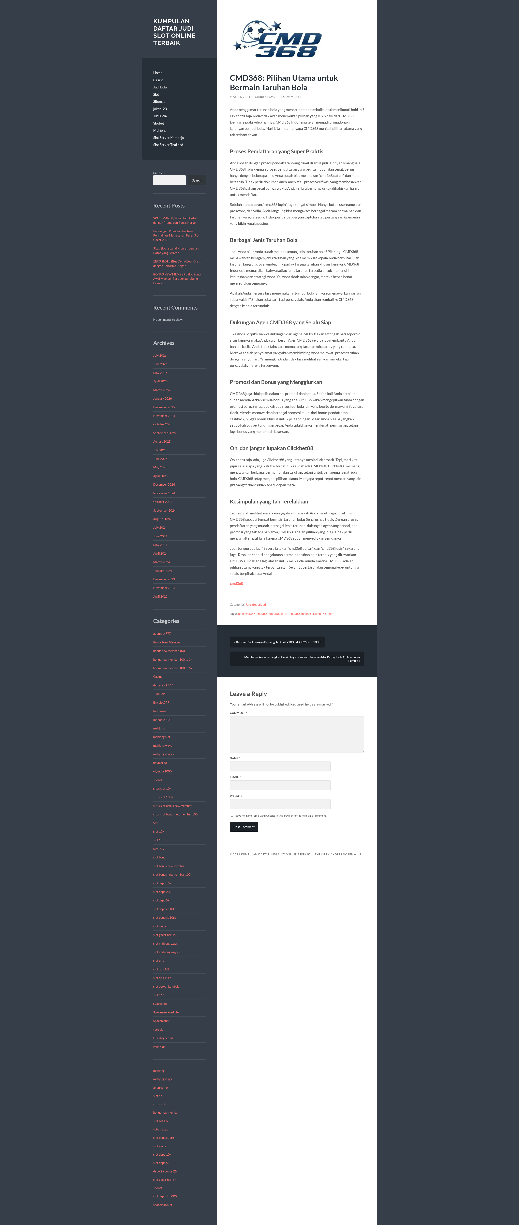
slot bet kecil (161, 1121)
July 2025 (160, 450)
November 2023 (164, 587)
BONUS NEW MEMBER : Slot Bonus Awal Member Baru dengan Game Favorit (177, 278)
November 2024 (164, 493)
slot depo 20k (162, 892)
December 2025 (164, 407)
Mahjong (159, 130)
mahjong (159, 728)
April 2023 (160, 596)
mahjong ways (162, 745)
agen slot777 (162, 633)
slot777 (158, 995)
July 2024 (160, 527)
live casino (160, 711)
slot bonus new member (168, 866)
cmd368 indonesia (302, 613)
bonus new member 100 (169, 651)
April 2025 (160, 476)
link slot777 (161, 702)
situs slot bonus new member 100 (175, 814)
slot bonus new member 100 (172, 874)
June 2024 (160, 536)
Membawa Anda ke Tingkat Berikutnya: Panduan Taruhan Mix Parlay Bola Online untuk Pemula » (302, 659)
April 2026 (160, 381)
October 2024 (162, 501)
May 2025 (160, 467)
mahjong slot (161, 737)
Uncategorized (163, 1038)
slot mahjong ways (165, 943)
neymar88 (160, 763)
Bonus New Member (166, 642)
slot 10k (158, 831)
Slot (156, 94)
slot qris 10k (161, 969)
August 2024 (162, 519)
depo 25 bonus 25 (165, 1171)
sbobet (157, 780)
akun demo (160, 1087)
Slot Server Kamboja (168, 138)
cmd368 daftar (278, 613)
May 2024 (160, 544)
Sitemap (159, 101)
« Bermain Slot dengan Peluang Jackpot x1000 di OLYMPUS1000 (277, 642)
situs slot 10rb (163, 797)
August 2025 (162, 441)
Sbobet (158, 123)
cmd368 (236, 583)
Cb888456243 (265, 96)
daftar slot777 (163, 685)
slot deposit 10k (164, 909)
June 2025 (160, 458)
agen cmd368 (246, 613)
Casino (158, 80)
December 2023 (164, 579)
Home (157, 73)
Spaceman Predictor (166, 1012)
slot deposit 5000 (165, 1196)
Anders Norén (341, 854)
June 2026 (160, 364)
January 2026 (162, 398)
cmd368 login (324, 613)
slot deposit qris (164, 1137)
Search (159, 172)
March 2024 (161, 562)
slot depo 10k (162, 883)
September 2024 (164, 510)
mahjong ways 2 (164, 754)
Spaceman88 (161, 1021)
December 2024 (164, 484)
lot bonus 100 (162, 720)
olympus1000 (162, 771)
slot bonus (160, 857)
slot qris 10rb (162, 978)
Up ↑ (360, 854)
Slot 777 (159, 849)
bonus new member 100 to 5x (172, 668)
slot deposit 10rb (164, 917)
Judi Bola (160, 87)
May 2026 (160, 372)
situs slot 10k (162, 788)
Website (236, 795)
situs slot (159, 1104)
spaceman (160, 1003)
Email (235, 777)
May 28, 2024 (240, 96)
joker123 (160, 109)
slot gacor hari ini (164, 935)
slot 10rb (159, 840)
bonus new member (166, 1112)
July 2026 (160, 355)
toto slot (159, 1029)
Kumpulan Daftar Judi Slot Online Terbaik (174, 32)
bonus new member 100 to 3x (172, 659)
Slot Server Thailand (168, 145)
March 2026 (161, 390)
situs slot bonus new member (172, 806)
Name (235, 758)
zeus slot (159, 1047)
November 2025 (164, 415)
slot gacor (159, 926)
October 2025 (162, 424)
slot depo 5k (161, 900)
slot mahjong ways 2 (166, 952)
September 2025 (164, 433)
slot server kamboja (166, 986)
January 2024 (162, 570)
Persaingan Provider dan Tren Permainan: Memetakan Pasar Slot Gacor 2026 (176, 235)
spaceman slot (162, 1205)
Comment (238, 712)
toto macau (160, 1129)
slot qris (158, 960)
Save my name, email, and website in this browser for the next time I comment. (281, 815)
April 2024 (160, 553)
